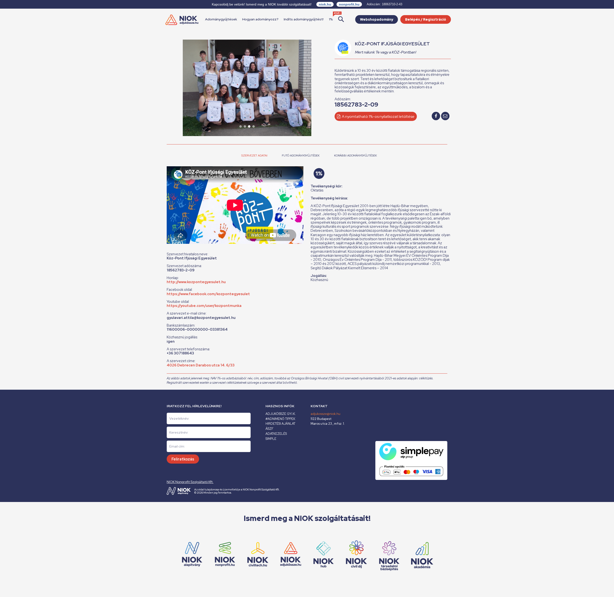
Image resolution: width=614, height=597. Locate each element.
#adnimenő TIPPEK (280, 419)
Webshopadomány (376, 19)
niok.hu (325, 4)
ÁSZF (269, 429)
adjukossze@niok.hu (325, 414)
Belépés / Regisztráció (425, 19)
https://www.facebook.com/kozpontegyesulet (208, 294)
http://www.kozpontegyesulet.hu (196, 282)
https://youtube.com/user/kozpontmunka (204, 305)
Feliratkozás (182, 459)
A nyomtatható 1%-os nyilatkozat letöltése (377, 116)
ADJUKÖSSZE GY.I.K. (281, 414)
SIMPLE (271, 439)
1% (331, 19)
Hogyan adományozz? (260, 19)
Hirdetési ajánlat (280, 424)
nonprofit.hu (349, 4)
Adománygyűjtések (221, 19)
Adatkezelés (276, 434)
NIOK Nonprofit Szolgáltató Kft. (190, 482)
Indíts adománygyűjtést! (304, 19)
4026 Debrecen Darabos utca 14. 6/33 (201, 365)
